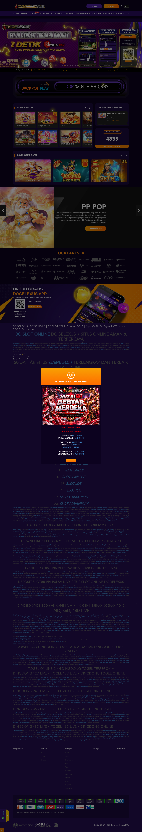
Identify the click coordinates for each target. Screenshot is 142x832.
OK (71, 460)
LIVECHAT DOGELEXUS (71, 447)
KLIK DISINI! (77, 436)
